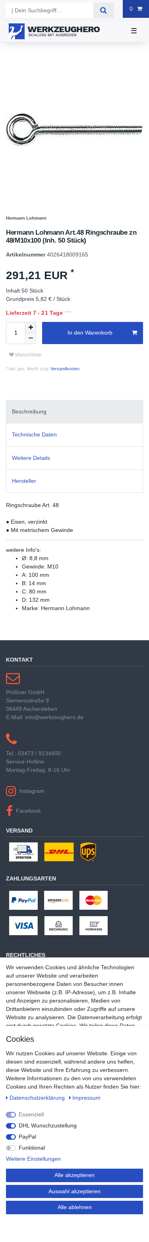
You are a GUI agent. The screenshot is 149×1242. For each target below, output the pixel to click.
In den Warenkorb (90, 332)
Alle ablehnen (75, 1207)
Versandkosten (64, 368)
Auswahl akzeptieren (74, 1191)
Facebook (28, 811)
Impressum (86, 1098)
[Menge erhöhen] (30, 327)
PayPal (27, 1136)
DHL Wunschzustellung (48, 1125)
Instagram (32, 791)
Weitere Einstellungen (33, 1159)
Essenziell (31, 1114)
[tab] (74, 411)
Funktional (32, 1147)
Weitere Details (31, 458)
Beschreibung (29, 411)
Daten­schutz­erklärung (38, 1098)
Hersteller (24, 481)
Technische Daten (34, 434)
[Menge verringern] (30, 338)
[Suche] (103, 10)
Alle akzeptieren (74, 1175)
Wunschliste (27, 355)
